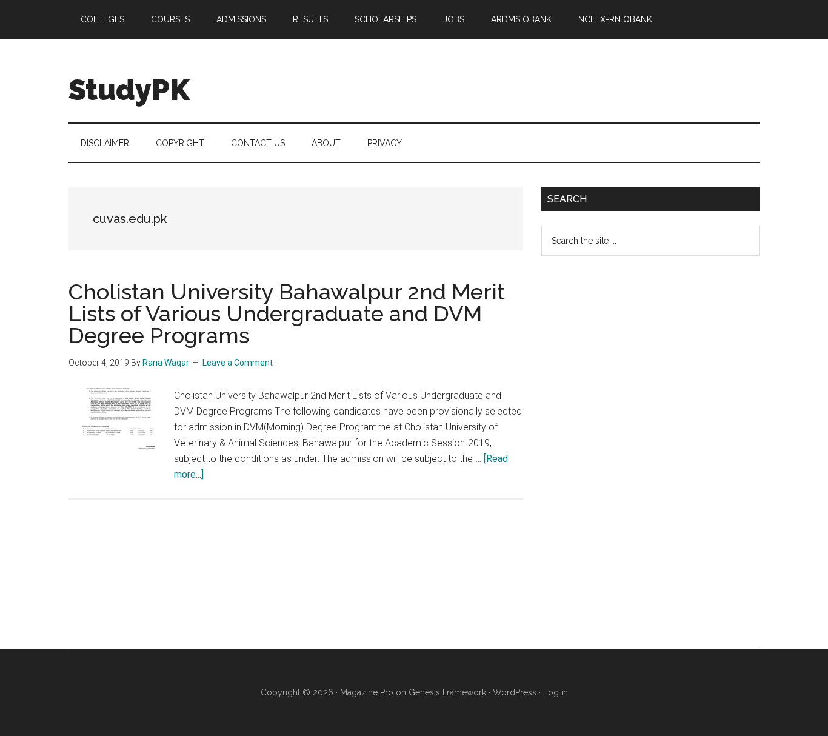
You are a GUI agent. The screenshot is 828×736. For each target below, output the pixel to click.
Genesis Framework (447, 692)
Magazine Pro (366, 692)
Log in (555, 692)
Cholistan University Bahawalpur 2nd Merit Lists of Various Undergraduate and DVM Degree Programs (286, 313)
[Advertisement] (632, 462)
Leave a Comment (237, 362)
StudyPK (129, 90)
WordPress (514, 692)
